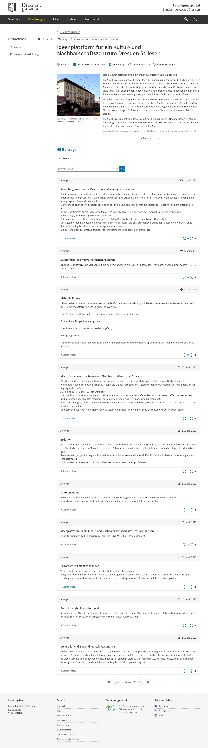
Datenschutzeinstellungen (69, 739)
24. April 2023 (189, 599)
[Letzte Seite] (147, 682)
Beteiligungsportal (186, 5)
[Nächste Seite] (140, 682)
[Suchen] (122, 169)
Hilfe (59, 710)
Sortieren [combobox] (64, 158)
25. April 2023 (189, 557)
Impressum (62, 720)
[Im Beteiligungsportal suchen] (186, 19)
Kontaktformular (65, 715)
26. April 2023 (189, 522)
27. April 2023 (189, 430)
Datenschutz (63, 724)
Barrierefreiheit (64, 729)
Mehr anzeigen (151, 138)
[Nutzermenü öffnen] (195, 19)
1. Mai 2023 (190, 289)
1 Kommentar (67, 238)
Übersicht (46, 39)
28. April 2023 (189, 367)
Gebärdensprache (65, 734)
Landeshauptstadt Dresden (21, 706)
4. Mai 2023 (190, 180)
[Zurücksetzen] (117, 169)
